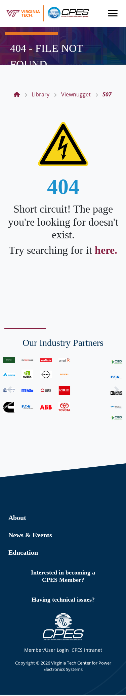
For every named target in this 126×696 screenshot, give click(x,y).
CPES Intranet (87, 650)
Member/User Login (46, 650)
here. (106, 250)
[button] (9, 390)
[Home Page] (16, 94)
